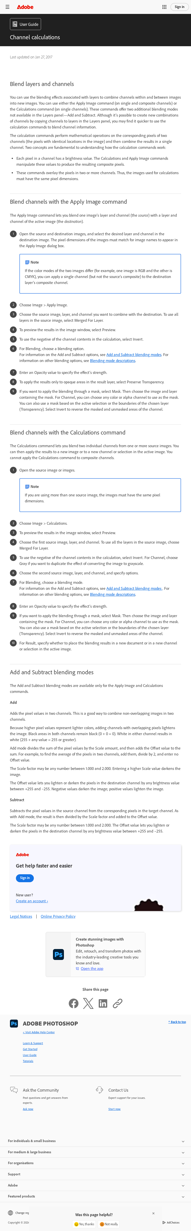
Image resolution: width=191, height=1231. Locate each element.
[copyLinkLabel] (117, 1007)
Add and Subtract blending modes (133, 354)
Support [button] (14, 1174)
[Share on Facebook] (73, 1007)
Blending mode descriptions (112, 360)
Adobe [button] (13, 1185)
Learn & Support (33, 1043)
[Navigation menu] (7, 7)
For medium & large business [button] (29, 1152)
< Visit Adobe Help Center (39, 1032)
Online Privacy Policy (58, 916)
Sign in (180, 7)
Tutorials (28, 1061)
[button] (164, 7)
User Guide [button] (29, 24)
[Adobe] (25, 7)
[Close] (153, 1213)
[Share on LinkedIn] (102, 1007)
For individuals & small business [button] (32, 1141)
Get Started (30, 1049)
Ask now (28, 1109)
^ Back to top (177, 1022)
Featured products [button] (21, 1196)
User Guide (30, 1055)
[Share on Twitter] (88, 1007)
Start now (114, 1109)
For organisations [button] (21, 1163)
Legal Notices (21, 916)
